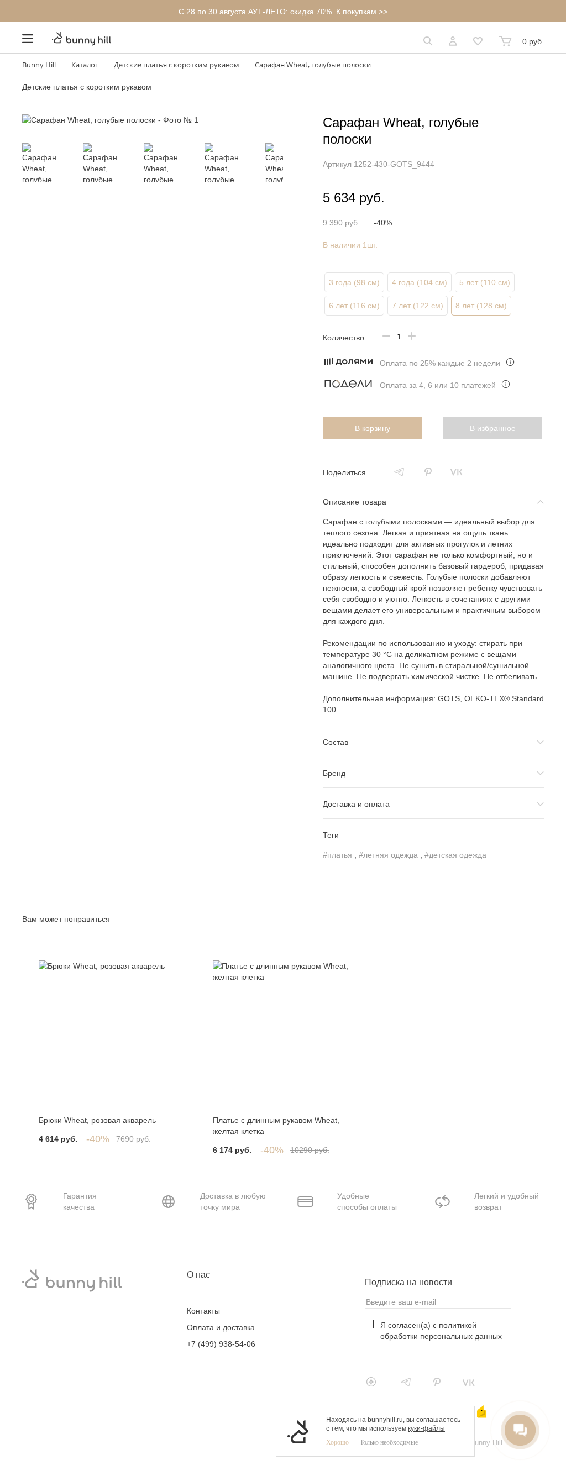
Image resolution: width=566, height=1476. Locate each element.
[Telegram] (399, 472)
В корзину (372, 428)
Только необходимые (389, 1442)
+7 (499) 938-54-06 (221, 1344)
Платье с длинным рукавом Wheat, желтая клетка (276, 1126)
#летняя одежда (388, 854)
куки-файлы (426, 1428)
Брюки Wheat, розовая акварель (97, 1120)
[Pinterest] (427, 472)
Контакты (203, 1310)
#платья (337, 854)
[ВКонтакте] (456, 472)
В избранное (493, 428)
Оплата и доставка (221, 1327)
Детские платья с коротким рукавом (86, 86)
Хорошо (337, 1442)
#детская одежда (455, 854)
